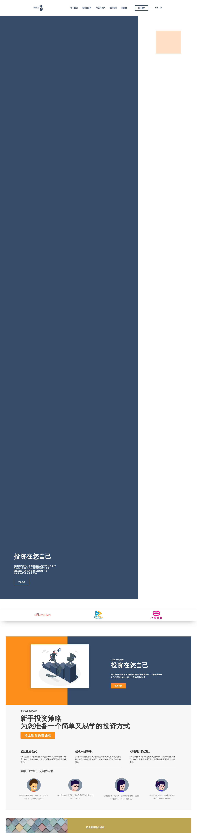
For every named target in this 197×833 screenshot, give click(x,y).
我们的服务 (86, 8)
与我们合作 (100, 8)
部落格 (124, 8)
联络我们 (113, 8)
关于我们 (74, 8)
